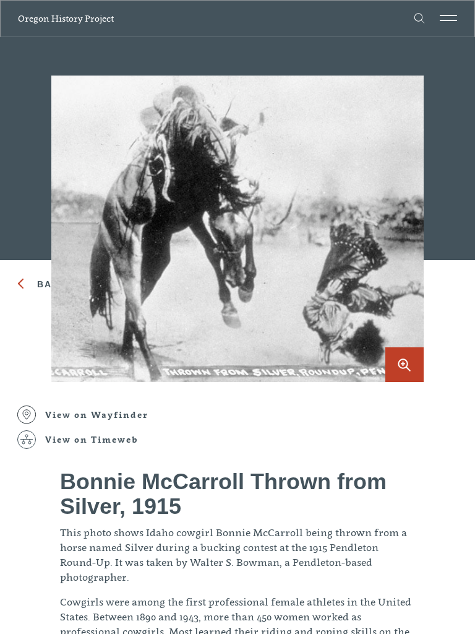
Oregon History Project (66, 18)
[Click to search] (420, 18)
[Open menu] (448, 18)
